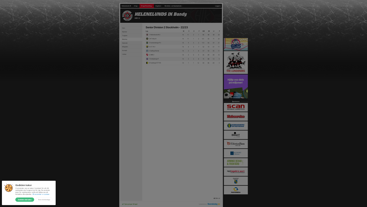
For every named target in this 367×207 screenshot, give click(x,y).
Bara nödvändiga (44, 200)
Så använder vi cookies (40, 194)
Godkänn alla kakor (25, 200)
